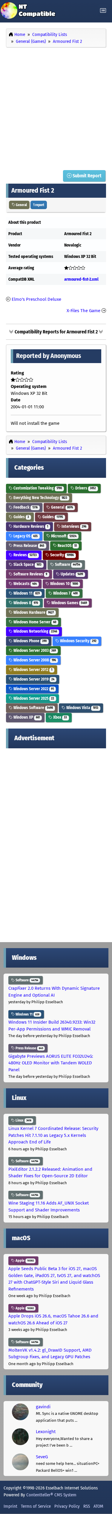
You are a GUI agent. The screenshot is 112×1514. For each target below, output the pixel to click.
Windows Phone (30, 641)
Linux (23, 1120)
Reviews (25, 555)
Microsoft (63, 536)
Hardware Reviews (30, 526)
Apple (24, 1260)
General (21, 205)
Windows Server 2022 (33, 689)
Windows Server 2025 (33, 698)
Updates (71, 574)
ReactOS (67, 545)
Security (61, 555)
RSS (86, 1506)
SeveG (42, 1456)
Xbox (59, 717)
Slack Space (27, 564)
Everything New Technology (40, 497)
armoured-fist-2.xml (81, 279)
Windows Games (68, 603)
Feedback (25, 507)
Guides (21, 517)
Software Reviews (30, 574)
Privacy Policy (67, 1506)
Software (67, 564)
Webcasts (25, 583)
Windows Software (33, 707)
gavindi (43, 1406)
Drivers (85, 488)
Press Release (28, 545)
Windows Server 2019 (33, 679)
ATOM (98, 1506)
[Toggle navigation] (103, 10)
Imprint (10, 1506)
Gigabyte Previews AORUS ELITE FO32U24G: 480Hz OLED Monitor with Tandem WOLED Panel (50, 1063)
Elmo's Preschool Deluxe (36, 299)
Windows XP (26, 717)
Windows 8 (25, 603)
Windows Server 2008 (34, 660)
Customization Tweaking (37, 488)
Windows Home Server (34, 622)
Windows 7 (65, 593)
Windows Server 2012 (32, 669)
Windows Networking (35, 631)
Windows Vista (81, 707)
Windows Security (77, 641)
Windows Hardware (33, 612)
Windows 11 (26, 593)
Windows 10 (63, 583)
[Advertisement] (56, 107)
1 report (38, 205)
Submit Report (87, 176)
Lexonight (46, 1431)
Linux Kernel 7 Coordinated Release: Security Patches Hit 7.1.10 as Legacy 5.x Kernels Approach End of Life (53, 1135)
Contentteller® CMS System (51, 1495)
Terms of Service (36, 1506)
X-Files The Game (83, 310)
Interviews (73, 526)
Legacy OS (25, 536)
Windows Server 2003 (34, 650)
